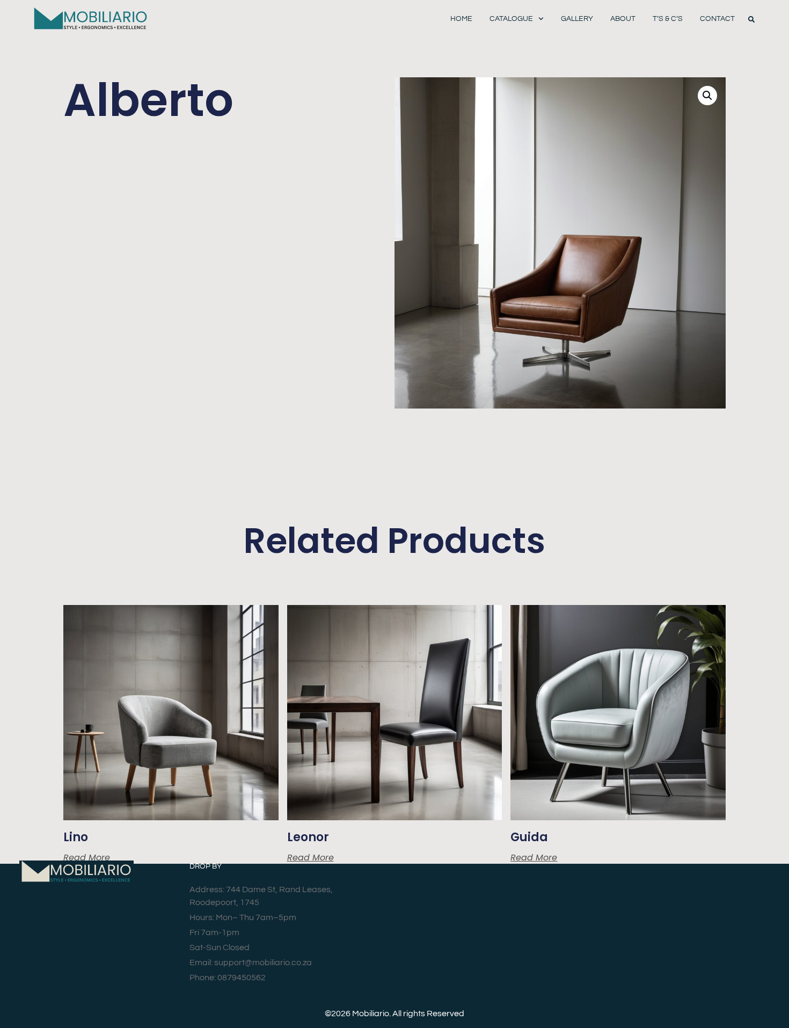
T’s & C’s (668, 19)
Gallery (577, 19)
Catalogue (511, 19)
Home (461, 19)
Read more (86, 858)
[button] (751, 19)
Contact (717, 19)
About (622, 19)
